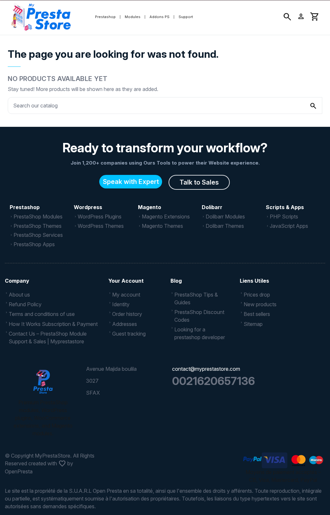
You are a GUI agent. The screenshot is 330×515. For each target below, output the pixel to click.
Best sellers (257, 314)
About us (19, 294)
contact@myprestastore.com (206, 369)
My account (126, 294)
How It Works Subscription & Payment (53, 324)
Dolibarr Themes (225, 226)
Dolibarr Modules (225, 216)
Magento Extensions (166, 216)
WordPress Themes (101, 226)
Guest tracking (129, 333)
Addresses (124, 324)
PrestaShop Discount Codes (199, 316)
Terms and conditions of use (42, 314)
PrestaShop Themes (38, 226)
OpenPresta (19, 471)
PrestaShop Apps (34, 244)
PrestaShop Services (38, 235)
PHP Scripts (284, 216)
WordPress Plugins (99, 216)
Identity (121, 304)
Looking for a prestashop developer (199, 333)
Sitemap (253, 324)
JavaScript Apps (289, 226)
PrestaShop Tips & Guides (196, 298)
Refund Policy (25, 304)
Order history (127, 314)
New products (260, 304)
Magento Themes (162, 226)
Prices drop (257, 294)
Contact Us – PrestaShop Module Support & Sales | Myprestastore (48, 337)
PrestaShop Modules (38, 216)
